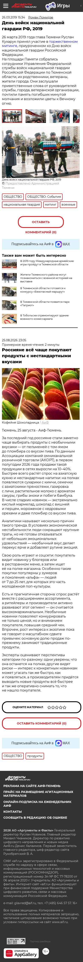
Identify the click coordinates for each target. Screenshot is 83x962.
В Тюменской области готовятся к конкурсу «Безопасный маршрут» (43, 290)
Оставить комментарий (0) (40, 224)
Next (74, 147)
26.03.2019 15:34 (13, 17)
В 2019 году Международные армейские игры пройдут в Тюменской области (47, 262)
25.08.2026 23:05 (14, 340)
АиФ (45, 422)
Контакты (12, 812)
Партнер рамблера (40, 941)
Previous (6, 147)
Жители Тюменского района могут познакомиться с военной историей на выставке (46, 278)
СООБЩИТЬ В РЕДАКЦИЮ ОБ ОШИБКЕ (35, 818)
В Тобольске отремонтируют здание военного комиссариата (44, 317)
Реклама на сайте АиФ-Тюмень (31, 786)
